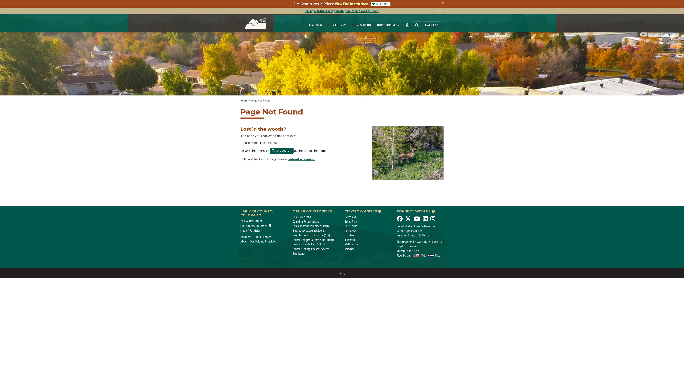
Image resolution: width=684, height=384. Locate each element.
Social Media (404, 226)
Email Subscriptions (426, 226)
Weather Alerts (382, 4)
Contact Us (268, 237)
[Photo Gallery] (643, 34)
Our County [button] (337, 25)
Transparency (405, 241)
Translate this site (408, 251)
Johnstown (351, 230)
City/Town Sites (361, 211)
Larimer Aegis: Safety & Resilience (314, 240)
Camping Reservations (306, 221)
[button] (407, 25)
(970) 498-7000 (249, 237)
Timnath (350, 240)
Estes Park (351, 221)
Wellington (351, 244)
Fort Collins (351, 226)
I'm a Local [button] (315, 25)
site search (283, 150)
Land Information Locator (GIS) (311, 235)
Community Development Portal (311, 226)
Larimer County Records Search (311, 249)
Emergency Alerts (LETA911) (310, 230)
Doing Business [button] (388, 25)
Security (437, 241)
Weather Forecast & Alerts (413, 235)
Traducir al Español (663, 34)
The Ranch (299, 253)
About (244, 241)
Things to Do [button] (361, 25)
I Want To (432, 25)
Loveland (350, 235)
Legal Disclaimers (407, 246)
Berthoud (350, 217)
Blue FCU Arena (302, 217)
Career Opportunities (409, 231)
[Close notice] (443, 2)
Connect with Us (414, 211)
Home (243, 100)
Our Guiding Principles (263, 241)
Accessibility (422, 241)
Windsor (349, 249)
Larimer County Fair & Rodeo (310, 244)
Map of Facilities (250, 230)
